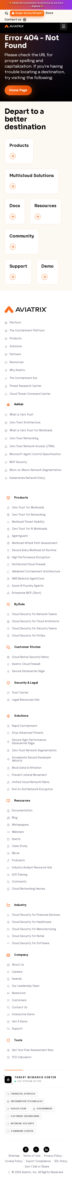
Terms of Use (32, 1156)
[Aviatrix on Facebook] (26, 1149)
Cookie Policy (13, 1161)
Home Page (18, 90)
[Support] (24, 19)
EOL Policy (61, 1161)
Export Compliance (38, 1161)
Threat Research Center (35, 1077)
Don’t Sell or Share (37, 1166)
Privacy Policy (53, 1156)
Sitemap (14, 1156)
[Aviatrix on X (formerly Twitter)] (36, 1149)
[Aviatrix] (14, 26)
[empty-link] (19, 151)
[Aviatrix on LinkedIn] (46, 1149)
